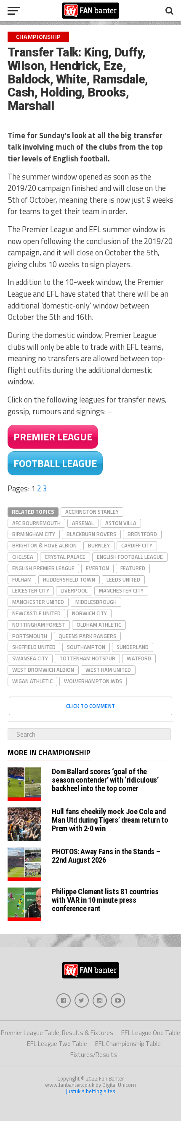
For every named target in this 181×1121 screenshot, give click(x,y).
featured (132, 568)
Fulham (22, 579)
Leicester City (30, 590)
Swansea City (30, 658)
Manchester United (38, 602)
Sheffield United (34, 647)
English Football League (130, 556)
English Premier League (43, 568)
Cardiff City (136, 545)
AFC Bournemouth (36, 523)
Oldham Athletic (99, 624)
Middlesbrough (96, 602)
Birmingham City (33, 534)
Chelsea (22, 556)
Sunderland (133, 647)
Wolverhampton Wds (93, 681)
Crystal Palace (65, 556)
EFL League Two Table (57, 1044)
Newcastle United (36, 613)
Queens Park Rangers (87, 636)
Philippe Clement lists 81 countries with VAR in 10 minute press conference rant (105, 900)
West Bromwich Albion (43, 669)
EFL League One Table (150, 1033)
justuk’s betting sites (90, 1091)
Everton (97, 568)
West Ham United (108, 669)
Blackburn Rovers (91, 534)
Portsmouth (29, 636)
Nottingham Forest (38, 624)
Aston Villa (120, 523)
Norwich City (89, 613)
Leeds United (123, 579)
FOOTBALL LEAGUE (55, 463)
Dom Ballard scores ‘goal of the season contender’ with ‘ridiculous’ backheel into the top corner (105, 780)
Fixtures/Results (93, 1054)
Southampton (86, 647)
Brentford (142, 534)
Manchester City (121, 590)
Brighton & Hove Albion (44, 545)
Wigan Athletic (32, 681)
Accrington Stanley (92, 511)
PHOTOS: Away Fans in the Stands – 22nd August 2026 (106, 855)
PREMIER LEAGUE (52, 436)
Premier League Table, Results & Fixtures (57, 1033)
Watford (139, 658)
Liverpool (74, 590)
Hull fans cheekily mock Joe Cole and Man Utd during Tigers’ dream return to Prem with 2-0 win (110, 820)
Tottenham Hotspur (87, 658)
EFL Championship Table (128, 1044)
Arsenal (83, 523)
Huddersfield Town (69, 579)
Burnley (99, 545)
